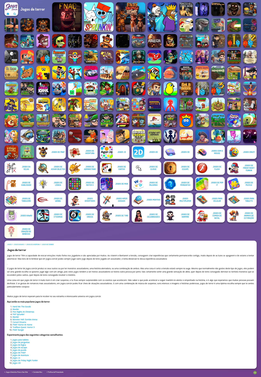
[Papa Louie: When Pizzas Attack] (202, 72)
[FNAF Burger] (250, 9)
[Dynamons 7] (75, 104)
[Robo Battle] (75, 136)
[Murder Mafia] (250, 104)
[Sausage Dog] (186, 136)
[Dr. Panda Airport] (122, 104)
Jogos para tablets (21, 339)
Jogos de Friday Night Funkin (25, 360)
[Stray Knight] (234, 72)
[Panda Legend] (202, 120)
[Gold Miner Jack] (91, 136)
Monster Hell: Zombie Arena (25, 319)
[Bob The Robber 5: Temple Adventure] (75, 120)
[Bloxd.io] (202, 41)
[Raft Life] (107, 72)
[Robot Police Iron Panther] (43, 136)
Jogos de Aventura (33, 244)
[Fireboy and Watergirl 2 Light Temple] (250, 41)
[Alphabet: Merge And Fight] (43, 72)
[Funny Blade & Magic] (154, 72)
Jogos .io (16, 357)
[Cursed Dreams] (202, 9)
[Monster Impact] (202, 104)
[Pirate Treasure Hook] (202, 136)
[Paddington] (154, 120)
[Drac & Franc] (138, 120)
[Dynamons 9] (11, 104)
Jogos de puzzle (19, 350)
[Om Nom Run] (234, 88)
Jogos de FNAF (19, 352)
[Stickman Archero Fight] (250, 120)
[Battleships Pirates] (59, 136)
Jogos (9, 244)
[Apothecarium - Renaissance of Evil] (170, 41)
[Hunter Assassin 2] (138, 88)
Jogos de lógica (19, 345)
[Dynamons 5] (122, 57)
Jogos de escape (20, 347)
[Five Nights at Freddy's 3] (122, 41)
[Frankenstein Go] (234, 104)
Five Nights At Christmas (23, 311)
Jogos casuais (19, 244)
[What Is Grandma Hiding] (250, 57)
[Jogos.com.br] (7, 14)
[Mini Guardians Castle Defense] (234, 57)
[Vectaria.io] (218, 41)
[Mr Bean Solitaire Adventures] (91, 88)
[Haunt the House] (186, 25)
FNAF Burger (18, 330)
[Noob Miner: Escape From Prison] (75, 57)
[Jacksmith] (138, 57)
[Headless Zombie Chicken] (11, 41)
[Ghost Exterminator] (250, 25)
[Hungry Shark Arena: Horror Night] (138, 41)
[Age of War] (218, 120)
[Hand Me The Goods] (11, 25)
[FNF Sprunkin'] (99, 17)
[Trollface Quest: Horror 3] (234, 9)
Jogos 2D (17, 363)
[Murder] (162, 17)
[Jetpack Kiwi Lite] (122, 120)
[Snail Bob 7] (43, 120)
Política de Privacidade (55, 372)
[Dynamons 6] (59, 104)
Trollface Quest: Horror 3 (24, 327)
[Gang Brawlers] (75, 72)
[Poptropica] (107, 104)
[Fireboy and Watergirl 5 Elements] (43, 57)
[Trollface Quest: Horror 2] (43, 41)
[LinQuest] (250, 136)
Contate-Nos (37, 372)
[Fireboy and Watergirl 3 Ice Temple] (218, 88)
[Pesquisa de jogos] (14, 14)
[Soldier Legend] (138, 136)
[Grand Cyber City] (91, 72)
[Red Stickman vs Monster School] (170, 104)
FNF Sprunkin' (19, 314)
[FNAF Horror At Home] (130, 17)
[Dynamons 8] (43, 104)
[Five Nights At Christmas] (67, 17)
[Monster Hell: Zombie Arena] (186, 9)
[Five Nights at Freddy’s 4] (91, 41)
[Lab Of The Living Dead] (27, 41)
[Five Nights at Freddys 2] (75, 41)
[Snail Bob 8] (27, 120)
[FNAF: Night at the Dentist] (43, 25)
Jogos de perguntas (21, 342)
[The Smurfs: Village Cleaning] (27, 136)
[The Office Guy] (107, 136)
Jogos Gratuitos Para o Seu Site (17, 372)
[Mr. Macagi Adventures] (11, 72)
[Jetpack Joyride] (154, 88)
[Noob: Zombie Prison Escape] (27, 57)
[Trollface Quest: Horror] (59, 41)
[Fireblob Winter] (170, 72)
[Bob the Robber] (27, 88)
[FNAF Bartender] (27, 25)
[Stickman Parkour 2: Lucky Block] (75, 88)
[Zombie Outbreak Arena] (154, 41)
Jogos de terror (48, 244)
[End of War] (122, 72)
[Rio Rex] (234, 25)
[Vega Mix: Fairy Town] (138, 104)
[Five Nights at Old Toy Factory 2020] (218, 9)
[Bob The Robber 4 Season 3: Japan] (91, 120)
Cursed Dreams (19, 322)
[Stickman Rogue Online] (186, 57)
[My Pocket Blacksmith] (186, 104)
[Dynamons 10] (27, 104)
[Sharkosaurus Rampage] (202, 25)
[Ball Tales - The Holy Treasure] (186, 120)
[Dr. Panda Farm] (91, 104)
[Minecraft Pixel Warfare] (91, 57)
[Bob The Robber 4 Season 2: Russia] (59, 120)
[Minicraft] (107, 88)
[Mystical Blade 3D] (250, 88)
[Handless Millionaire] (218, 25)
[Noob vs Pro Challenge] (59, 72)
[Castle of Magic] (234, 120)
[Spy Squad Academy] (202, 57)
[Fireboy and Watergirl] (234, 41)
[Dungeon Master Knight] (154, 104)
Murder (16, 309)
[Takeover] (218, 104)
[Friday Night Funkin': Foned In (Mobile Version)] (43, 88)
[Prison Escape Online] (11, 57)
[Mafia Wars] (122, 136)
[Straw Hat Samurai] (154, 136)
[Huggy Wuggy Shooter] (107, 41)
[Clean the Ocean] (27, 72)
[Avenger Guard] (59, 57)
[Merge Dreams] (11, 136)
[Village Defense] (11, 152)
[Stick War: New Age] (170, 136)
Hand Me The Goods (22, 306)
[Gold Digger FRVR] (186, 88)
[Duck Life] (170, 88)
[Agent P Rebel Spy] (170, 57)
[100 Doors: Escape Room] (122, 88)
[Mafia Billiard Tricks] (186, 72)
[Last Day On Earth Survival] (218, 57)
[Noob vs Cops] (59, 88)
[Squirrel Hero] (11, 120)
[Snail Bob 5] (11, 88)
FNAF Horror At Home (22, 324)
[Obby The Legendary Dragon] (154, 57)
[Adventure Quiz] (27, 152)
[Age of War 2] (218, 72)
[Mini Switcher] (234, 136)
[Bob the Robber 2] (107, 120)
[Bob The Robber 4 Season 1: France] (250, 72)
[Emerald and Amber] (218, 136)
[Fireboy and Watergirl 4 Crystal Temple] (202, 88)
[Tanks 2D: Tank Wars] (138, 72)
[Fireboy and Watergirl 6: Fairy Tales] (186, 41)
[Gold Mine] (107, 57)
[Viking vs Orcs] (170, 120)
